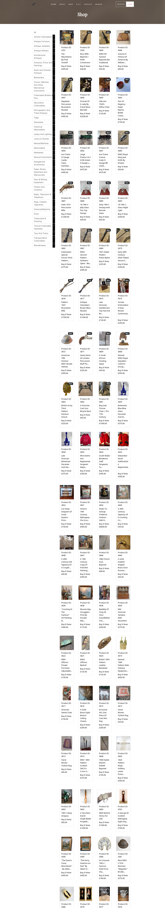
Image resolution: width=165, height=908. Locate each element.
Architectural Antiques (44, 56)
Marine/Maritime (44, 143)
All (35, 32)
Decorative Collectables (44, 104)
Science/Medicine (44, 208)
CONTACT (88, 4)
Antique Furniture (44, 41)
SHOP (71, 4)
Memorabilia (44, 147)
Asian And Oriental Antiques (44, 71)
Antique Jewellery (44, 45)
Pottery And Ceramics (44, 188)
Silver (44, 213)
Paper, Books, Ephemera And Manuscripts (44, 171)
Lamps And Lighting (44, 133)
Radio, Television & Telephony (44, 195)
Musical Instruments (44, 156)
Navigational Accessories (44, 163)
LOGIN (130, 4)
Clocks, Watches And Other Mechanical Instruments (44, 86)
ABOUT (62, 4)
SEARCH (98, 4)
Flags (44, 117)
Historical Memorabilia (44, 128)
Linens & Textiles (44, 138)
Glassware (44, 121)
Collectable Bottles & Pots (44, 96)
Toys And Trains (44, 232)
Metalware (44, 152)
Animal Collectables (44, 36)
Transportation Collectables (44, 239)
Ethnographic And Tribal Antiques (44, 111)
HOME (53, 4)
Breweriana (44, 77)
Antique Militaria (44, 50)
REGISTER (121, 4)
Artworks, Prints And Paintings (44, 64)
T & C (78, 4)
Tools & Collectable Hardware (44, 227)
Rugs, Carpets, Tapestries (44, 203)
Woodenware (44, 245)
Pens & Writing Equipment (44, 181)
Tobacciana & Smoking (44, 219)
